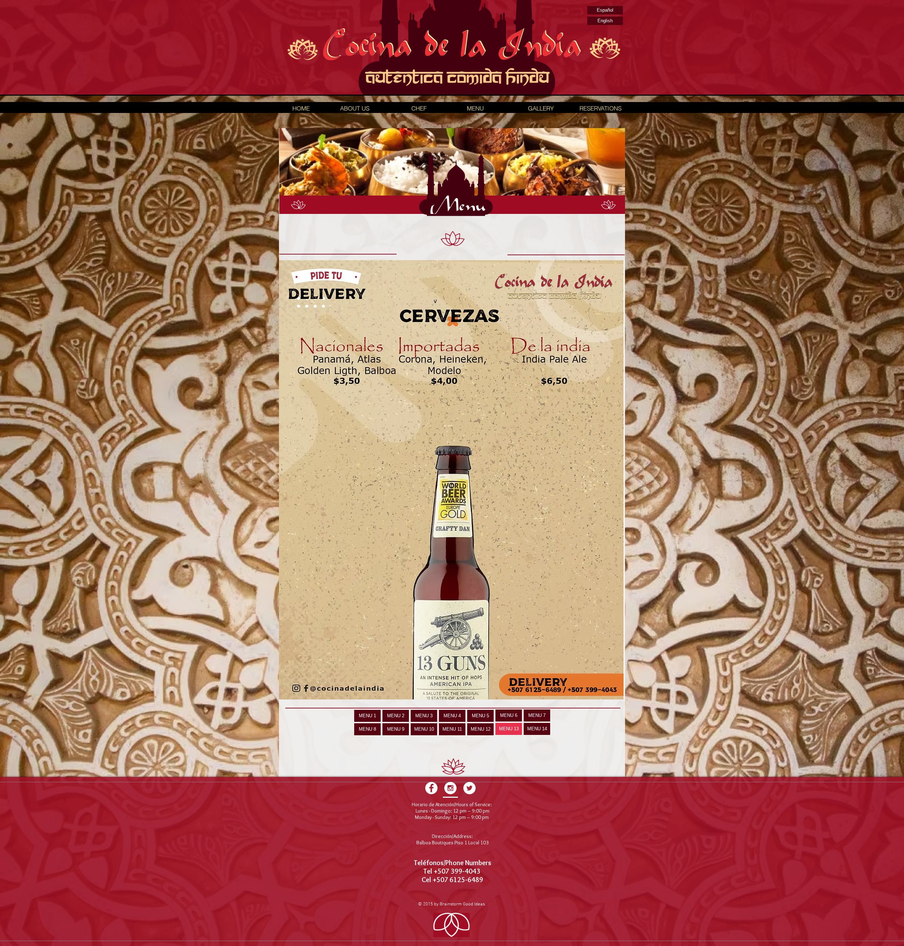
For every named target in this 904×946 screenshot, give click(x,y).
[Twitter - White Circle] (469, 788)
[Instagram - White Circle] (450, 788)
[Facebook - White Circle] (431, 788)
